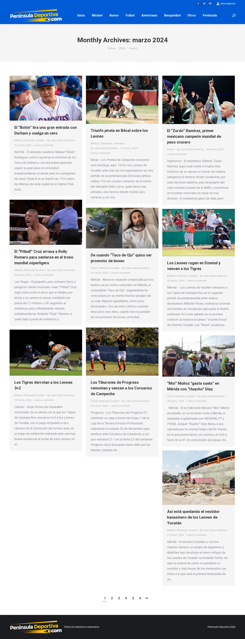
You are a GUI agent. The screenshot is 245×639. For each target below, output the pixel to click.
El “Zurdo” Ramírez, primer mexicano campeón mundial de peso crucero (194, 136)
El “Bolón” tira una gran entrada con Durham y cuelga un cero (45, 130)
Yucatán (40, 140)
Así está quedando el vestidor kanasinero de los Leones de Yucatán (193, 517)
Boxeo (170, 149)
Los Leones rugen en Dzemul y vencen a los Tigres (193, 266)
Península (29, 140)
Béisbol (18, 140)
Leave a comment (44, 145)
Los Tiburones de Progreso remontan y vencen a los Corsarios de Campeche (121, 388)
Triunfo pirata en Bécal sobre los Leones (119, 133)
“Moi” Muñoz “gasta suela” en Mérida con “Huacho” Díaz (193, 386)
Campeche (106, 143)
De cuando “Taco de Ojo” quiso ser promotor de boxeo (121, 258)
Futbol (94, 401)
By (60, 140)
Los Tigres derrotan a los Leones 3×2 (43, 385)
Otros (170, 396)
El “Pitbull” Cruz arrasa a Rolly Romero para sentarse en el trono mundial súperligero (43, 257)
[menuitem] (81, 15)
